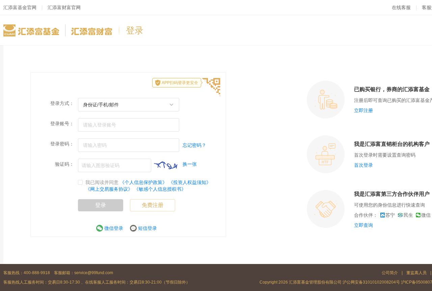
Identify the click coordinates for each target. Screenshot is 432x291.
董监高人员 (416, 272)
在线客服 (401, 7)
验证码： (64, 164)
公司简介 (390, 272)
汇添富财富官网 (64, 7)
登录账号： (62, 123)
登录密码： (62, 144)
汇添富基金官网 (19, 7)
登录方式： (62, 103)
